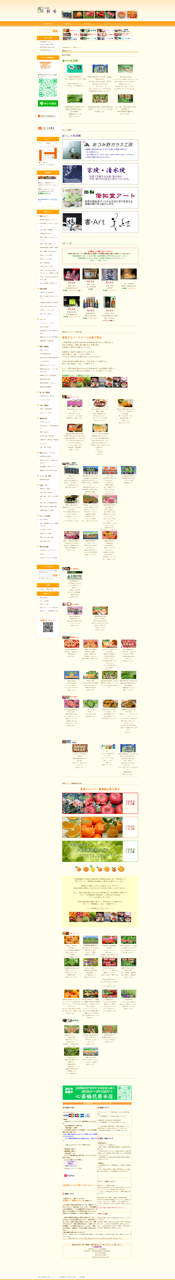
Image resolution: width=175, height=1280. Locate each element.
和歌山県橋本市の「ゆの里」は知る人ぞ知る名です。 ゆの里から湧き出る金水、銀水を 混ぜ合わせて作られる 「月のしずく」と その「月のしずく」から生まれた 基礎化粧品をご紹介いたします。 (100, 84)
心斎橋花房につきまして (46, 41)
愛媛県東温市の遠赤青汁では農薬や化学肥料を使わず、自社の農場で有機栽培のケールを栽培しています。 (74, 111)
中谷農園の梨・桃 (45, 233)
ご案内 (48, 585)
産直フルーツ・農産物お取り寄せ (72, 783)
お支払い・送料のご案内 (46, 44)
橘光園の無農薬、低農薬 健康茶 (49, 247)
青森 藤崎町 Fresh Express (48, 251)
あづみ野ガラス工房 (45, 529)
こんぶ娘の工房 (44, 361)
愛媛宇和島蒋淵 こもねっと (48, 383)
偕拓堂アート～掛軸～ (46, 533)
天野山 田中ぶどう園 (46, 266)
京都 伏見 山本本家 (46, 492)
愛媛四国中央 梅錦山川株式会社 (91, 315)
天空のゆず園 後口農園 (46, 436)
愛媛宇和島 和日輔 (45, 379)
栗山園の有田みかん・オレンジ (48, 219)
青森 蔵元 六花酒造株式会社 (48, 502)
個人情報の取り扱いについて (48, 50)
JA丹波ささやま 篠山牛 (47, 396)
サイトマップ (107, 23)
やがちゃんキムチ (45, 422)
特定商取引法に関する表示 (47, 47)
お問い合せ (87, 23)
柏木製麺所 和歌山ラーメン (48, 466)
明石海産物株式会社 (45, 354)
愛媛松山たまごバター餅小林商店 (49, 337)
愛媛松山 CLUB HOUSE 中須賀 (48, 470)
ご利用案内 (67, 23)
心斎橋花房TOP (47, 23)
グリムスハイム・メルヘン (47, 323)
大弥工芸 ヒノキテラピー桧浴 (48, 558)
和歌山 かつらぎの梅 (46, 259)
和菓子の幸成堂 (44, 327)
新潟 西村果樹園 (45, 263)
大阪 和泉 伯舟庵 (45, 447)
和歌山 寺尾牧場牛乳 (46, 409)
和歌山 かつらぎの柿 (46, 255)
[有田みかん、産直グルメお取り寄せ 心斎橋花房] (47, 20)
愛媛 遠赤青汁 (44, 432)
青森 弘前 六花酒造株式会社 (72, 287)
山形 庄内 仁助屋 (45, 314)
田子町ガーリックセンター (47, 310)
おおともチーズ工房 (45, 412)
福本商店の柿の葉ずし (46, 456)
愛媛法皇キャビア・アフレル (48, 365)
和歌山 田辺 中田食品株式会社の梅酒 (109, 315)
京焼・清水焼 (43, 519)
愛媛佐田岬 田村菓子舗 (46, 341)
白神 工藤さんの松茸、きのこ (48, 306)
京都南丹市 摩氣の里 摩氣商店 (49, 439)
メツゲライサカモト (45, 400)
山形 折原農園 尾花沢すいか (48, 283)
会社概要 (82, 1277)
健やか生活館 (66, 55)
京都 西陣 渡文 (45, 541)
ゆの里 (42, 554)
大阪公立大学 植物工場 (46, 292)
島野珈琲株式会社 (45, 479)
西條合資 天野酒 (45, 488)
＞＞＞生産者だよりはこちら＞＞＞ (100, 908)
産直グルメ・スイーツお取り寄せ (72, 332)
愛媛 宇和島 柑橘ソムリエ (48, 244)
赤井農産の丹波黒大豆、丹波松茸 (49, 302)
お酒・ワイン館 (66, 243)
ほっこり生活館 (66, 130)
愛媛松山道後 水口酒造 (46, 510)
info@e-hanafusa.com (102, 1257)
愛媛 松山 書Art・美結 (47, 537)
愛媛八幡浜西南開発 (45, 387)
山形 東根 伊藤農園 (46, 229)
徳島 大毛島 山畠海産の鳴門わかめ (49, 357)
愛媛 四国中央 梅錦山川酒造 (48, 506)
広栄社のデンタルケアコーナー (48, 550)
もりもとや (43, 443)
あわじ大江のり (44, 350)
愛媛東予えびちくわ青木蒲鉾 (48, 375)
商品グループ (48, 593)
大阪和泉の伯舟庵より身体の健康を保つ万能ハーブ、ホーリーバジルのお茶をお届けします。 (100, 109)
